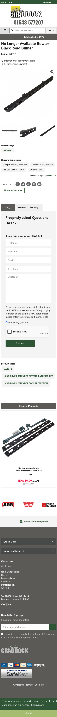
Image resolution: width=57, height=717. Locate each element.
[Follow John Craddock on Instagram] (7, 604)
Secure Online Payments (31, 521)
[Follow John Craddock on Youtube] (9, 604)
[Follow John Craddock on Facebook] (1, 604)
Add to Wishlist (14, 190)
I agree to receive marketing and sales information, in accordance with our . (27, 636)
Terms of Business (35, 684)
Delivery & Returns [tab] (36, 207)
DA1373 (28, 471)
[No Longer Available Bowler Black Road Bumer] (28, 94)
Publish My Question (18, 322)
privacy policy (31, 637)
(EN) (10, 2)
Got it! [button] (28, 713)
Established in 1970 (29, 36)
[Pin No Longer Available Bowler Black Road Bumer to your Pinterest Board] (34, 184)
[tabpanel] (28, 284)
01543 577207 (28, 22)
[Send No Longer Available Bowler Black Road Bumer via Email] (39, 184)
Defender (8, 150)
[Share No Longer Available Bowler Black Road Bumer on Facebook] (17, 184)
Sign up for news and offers (15, 619)
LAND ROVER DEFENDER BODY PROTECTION (26, 383)
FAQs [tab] (8, 207)
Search (50, 30)
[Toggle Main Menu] (4, 30)
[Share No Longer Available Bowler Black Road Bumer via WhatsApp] (28, 184)
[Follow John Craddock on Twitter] (4, 604)
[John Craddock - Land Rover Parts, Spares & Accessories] (28, 13)
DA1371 (8, 368)
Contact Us (51, 175)
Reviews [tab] (22, 207)
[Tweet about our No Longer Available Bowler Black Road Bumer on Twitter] (23, 184)
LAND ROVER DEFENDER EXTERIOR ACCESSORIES (28, 376)
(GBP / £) (4, 2)
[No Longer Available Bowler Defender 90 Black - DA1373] (28, 437)
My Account (47, 2)
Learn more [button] (37, 705)
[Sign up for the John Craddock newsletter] (52, 627)
